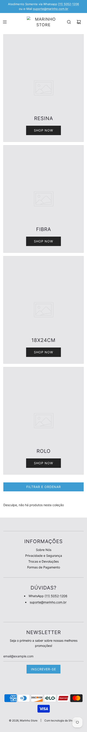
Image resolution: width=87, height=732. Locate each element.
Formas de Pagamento (43, 567)
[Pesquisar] (69, 22)
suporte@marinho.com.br (50, 9)
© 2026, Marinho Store (23, 720)
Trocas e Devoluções (43, 561)
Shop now (43, 130)
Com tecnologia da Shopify (61, 720)
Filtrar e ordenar (43, 487)
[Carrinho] (79, 22)
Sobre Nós (43, 550)
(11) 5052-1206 (68, 4)
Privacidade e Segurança (43, 555)
